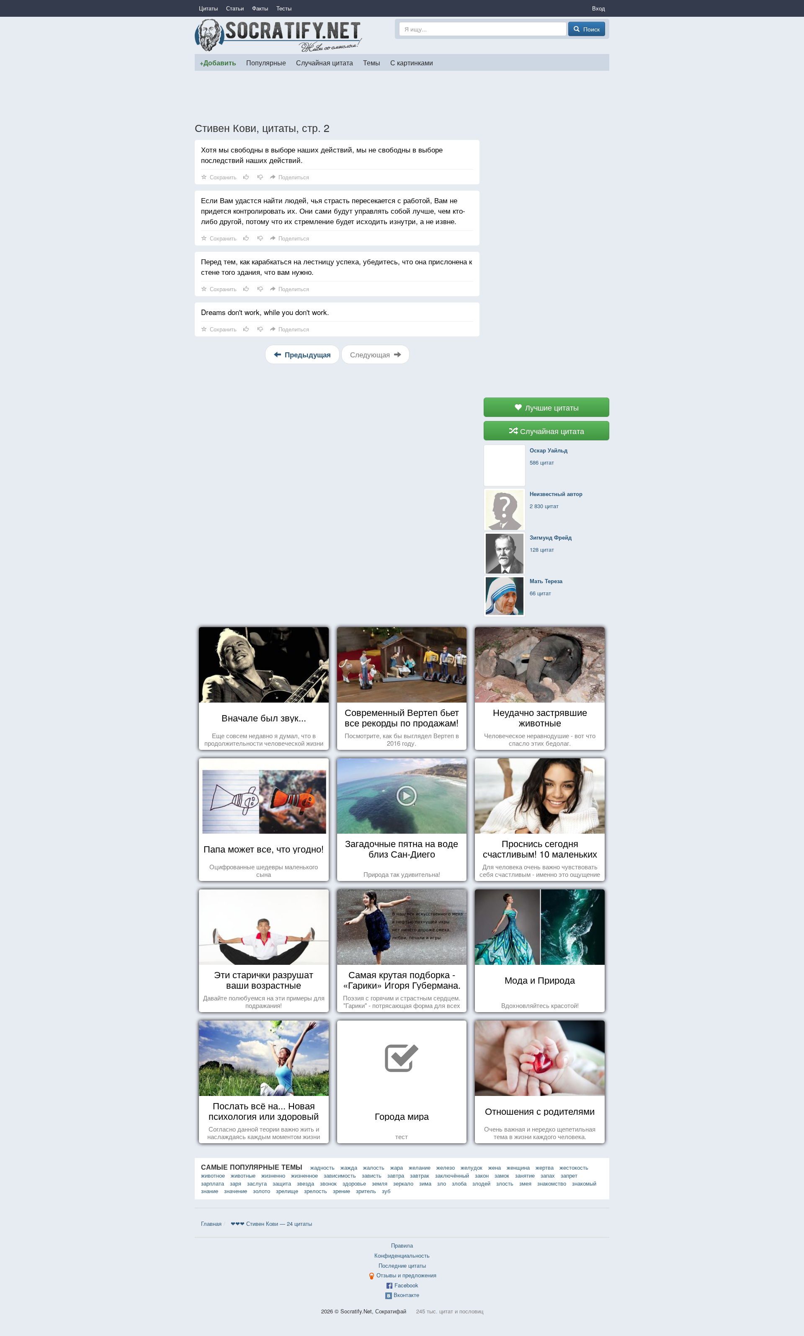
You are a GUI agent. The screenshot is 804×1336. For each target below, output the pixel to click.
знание (209, 1191)
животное (213, 1175)
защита (282, 1183)
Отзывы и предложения (406, 1275)
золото (261, 1191)
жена (494, 1167)
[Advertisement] (402, 96)
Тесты (283, 8)
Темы (371, 62)
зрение (341, 1191)
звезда (305, 1183)
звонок (328, 1183)
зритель (366, 1191)
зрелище (287, 1191)
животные (243, 1175)
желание (419, 1167)
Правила (402, 1245)
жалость (373, 1167)
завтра (395, 1175)
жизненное (304, 1175)
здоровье (354, 1183)
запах (548, 1175)
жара (396, 1167)
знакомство (551, 1183)
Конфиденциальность (402, 1255)
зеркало (403, 1183)
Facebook (406, 1285)
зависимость (340, 1175)
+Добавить (218, 62)
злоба (459, 1183)
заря (235, 1183)
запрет (569, 1175)
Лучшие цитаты (551, 407)
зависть (371, 1175)
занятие (525, 1175)
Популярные (266, 62)
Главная (211, 1223)
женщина (518, 1167)
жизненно (273, 1175)
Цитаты (208, 8)
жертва (545, 1167)
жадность (322, 1167)
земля (379, 1183)
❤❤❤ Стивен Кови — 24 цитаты (271, 1223)
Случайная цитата (324, 62)
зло (441, 1183)
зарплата (212, 1183)
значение (235, 1191)
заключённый (452, 1175)
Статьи (235, 8)
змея (525, 1183)
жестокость (573, 1167)
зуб (386, 1191)
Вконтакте (406, 1295)
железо (445, 1167)
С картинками (411, 62)
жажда (348, 1167)
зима (425, 1183)
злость (504, 1183)
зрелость (315, 1191)
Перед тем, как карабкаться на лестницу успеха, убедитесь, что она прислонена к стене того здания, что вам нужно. (336, 266)
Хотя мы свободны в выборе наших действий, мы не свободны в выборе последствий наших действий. (322, 154)
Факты (260, 8)
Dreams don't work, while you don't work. (265, 312)
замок (502, 1175)
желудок (471, 1167)
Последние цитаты (402, 1265)
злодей (481, 1183)
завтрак (419, 1175)
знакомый (584, 1183)
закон (482, 1175)
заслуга (257, 1183)
